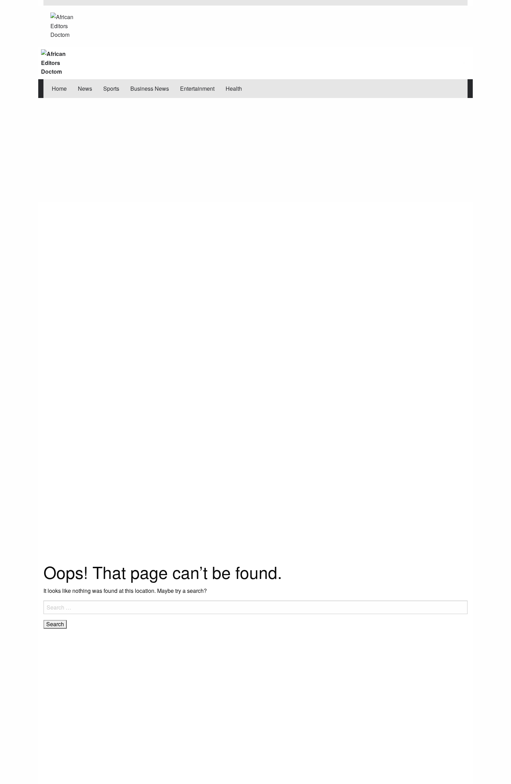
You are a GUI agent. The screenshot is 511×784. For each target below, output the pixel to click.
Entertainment (197, 88)
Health (234, 88)
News (85, 88)
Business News (149, 88)
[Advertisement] (255, 150)
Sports (111, 88)
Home (59, 88)
